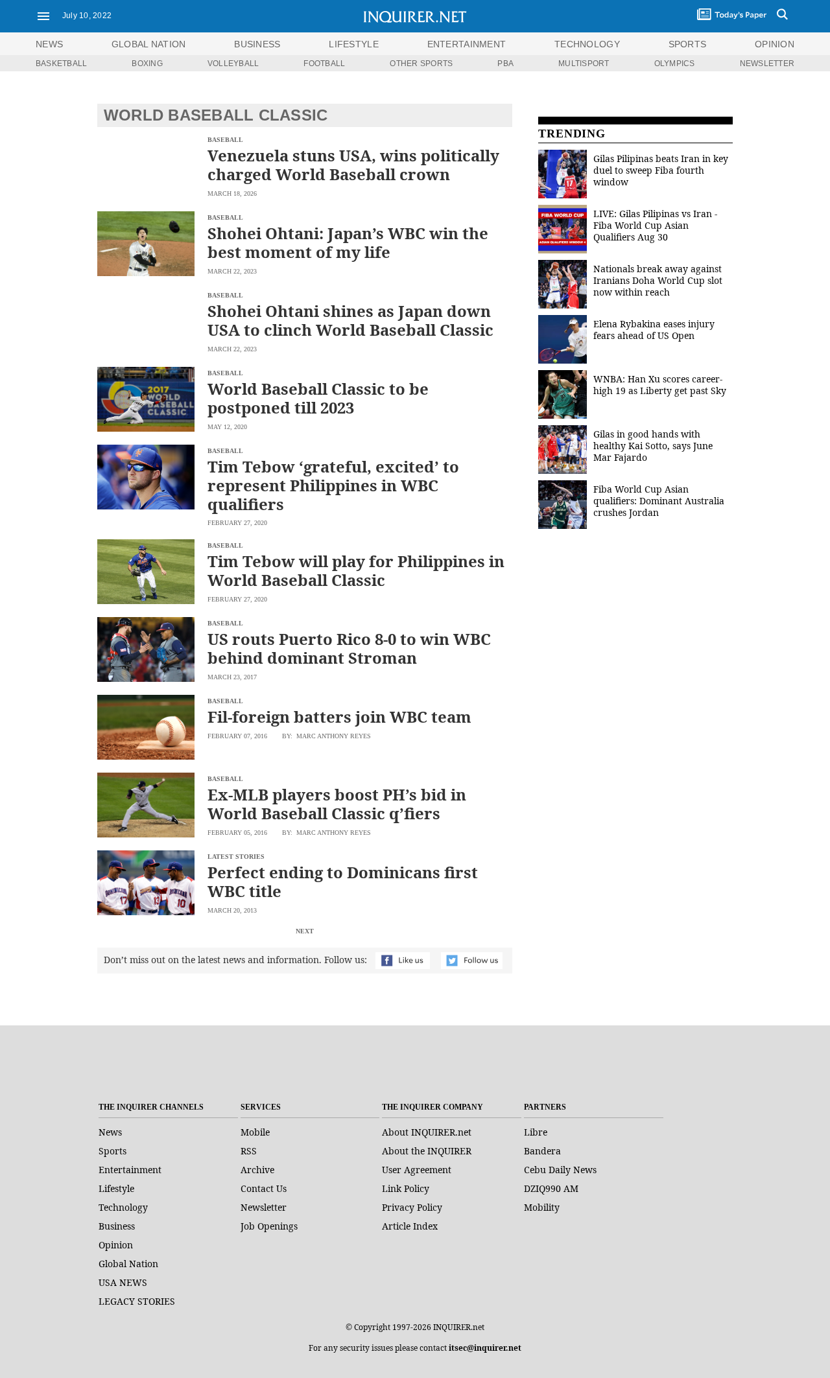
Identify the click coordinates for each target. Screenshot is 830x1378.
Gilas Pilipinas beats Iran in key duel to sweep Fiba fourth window (660, 170)
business (257, 44)
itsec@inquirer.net (485, 1347)
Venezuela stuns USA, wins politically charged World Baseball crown (353, 165)
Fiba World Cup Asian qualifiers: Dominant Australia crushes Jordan (658, 501)
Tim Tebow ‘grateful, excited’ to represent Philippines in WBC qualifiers (333, 485)
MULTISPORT (583, 63)
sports (688, 44)
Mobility (542, 1207)
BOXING (147, 63)
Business (117, 1226)
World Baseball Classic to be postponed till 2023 (318, 398)
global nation (149, 44)
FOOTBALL (324, 63)
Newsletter (264, 1207)
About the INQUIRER (426, 1151)
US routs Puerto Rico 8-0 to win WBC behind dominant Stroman (349, 648)
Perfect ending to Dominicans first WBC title (343, 881)
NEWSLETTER (767, 63)
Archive (257, 1169)
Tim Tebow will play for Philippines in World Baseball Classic (356, 570)
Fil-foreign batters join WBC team (339, 716)
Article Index (410, 1226)
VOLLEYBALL (233, 63)
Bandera (542, 1151)
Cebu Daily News (560, 1169)
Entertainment (130, 1169)
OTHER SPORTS (421, 63)
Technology (123, 1207)
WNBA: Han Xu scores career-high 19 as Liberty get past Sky (659, 385)
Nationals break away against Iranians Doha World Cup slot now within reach (657, 280)
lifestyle (354, 44)
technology (587, 44)
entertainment (466, 44)
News (49, 44)
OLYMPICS (674, 63)
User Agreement (416, 1169)
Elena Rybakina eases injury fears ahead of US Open (654, 330)
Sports (112, 1151)
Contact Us (264, 1188)
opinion (774, 44)
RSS (249, 1151)
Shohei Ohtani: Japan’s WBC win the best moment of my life (348, 242)
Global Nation (128, 1263)
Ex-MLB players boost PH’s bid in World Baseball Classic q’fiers (337, 804)
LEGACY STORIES (137, 1301)
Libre (535, 1132)
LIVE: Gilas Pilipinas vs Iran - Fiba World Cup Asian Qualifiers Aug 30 (655, 225)
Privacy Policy (412, 1207)
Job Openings (269, 1226)
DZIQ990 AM (551, 1188)
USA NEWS (123, 1282)
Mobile (255, 1132)
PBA (505, 63)
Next (305, 931)
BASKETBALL (61, 63)
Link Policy (405, 1188)
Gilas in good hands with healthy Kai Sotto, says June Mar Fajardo (653, 445)
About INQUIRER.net (426, 1132)
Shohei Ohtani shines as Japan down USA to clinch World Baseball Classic (350, 320)
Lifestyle (116, 1188)
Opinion (116, 1245)
